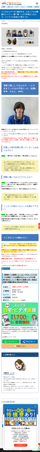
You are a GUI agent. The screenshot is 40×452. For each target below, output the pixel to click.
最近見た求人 (39, 228)
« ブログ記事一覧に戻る (8, 401)
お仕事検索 (39, 224)
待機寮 (3, 6)
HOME (3, 21)
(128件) (23, 300)
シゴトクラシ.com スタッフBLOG (16, 21)
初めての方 (10, 6)
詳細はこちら (21, 346)
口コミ (23, 6)
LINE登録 (30, 6)
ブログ (17, 6)
